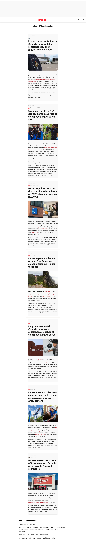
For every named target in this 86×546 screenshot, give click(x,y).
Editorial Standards (34, 529)
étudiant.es (35, 232)
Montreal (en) (24, 538)
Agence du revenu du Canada (43, 363)
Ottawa (34, 537)
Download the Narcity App (43, 527)
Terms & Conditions (23, 531)
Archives (30, 527)
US (28, 534)
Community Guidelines (23, 529)
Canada (24, 534)
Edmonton (51, 537)
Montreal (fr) (29, 537)
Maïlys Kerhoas (33, 323)
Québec (32, 534)
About (20, 527)
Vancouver (40, 537)
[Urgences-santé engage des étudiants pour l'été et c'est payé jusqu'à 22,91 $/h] (43, 132)
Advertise (25, 527)
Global (36, 534)
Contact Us (53, 527)
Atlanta (44, 538)
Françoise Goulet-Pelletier (36, 107)
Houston (53, 538)
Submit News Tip (60, 527)
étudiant (51, 361)
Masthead (41, 529)
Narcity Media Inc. (33, 524)
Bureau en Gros (43, 499)
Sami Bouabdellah (34, 185)
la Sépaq (47, 291)
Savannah (39, 538)
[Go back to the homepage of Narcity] (43, 20)
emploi (40, 359)
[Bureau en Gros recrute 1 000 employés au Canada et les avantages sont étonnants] (43, 481)
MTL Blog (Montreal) (44, 534)
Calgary (45, 537)
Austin (48, 538)
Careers (35, 527)
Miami (34, 538)
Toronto (23, 537)
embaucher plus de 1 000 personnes (38, 502)
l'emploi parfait (46, 296)
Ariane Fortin (33, 457)
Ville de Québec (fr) (58, 537)
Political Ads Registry (49, 529)
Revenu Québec (44, 228)
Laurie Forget (33, 255)
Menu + (3, 19)
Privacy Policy (58, 529)
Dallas (30, 538)
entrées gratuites (40, 434)
